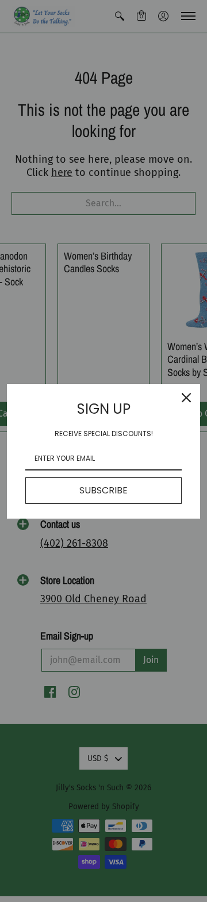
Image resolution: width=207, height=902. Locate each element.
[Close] (186, 397)
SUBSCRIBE (103, 490)
